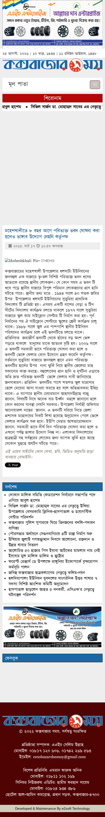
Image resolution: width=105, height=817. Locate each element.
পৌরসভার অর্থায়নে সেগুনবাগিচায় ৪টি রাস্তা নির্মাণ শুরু (50, 533)
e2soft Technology (76, 808)
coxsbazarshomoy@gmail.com (59, 756)
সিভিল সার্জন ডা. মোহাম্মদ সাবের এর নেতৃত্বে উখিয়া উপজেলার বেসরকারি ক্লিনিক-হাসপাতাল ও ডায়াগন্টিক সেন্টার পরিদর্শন (50, 511)
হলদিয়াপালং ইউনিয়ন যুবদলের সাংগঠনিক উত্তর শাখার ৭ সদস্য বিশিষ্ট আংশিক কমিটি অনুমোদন (53, 581)
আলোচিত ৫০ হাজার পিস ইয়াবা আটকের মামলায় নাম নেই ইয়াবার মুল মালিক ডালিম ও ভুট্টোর (54, 553)
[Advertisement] (52, 168)
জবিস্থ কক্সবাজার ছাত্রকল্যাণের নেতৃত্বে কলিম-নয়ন (47, 572)
